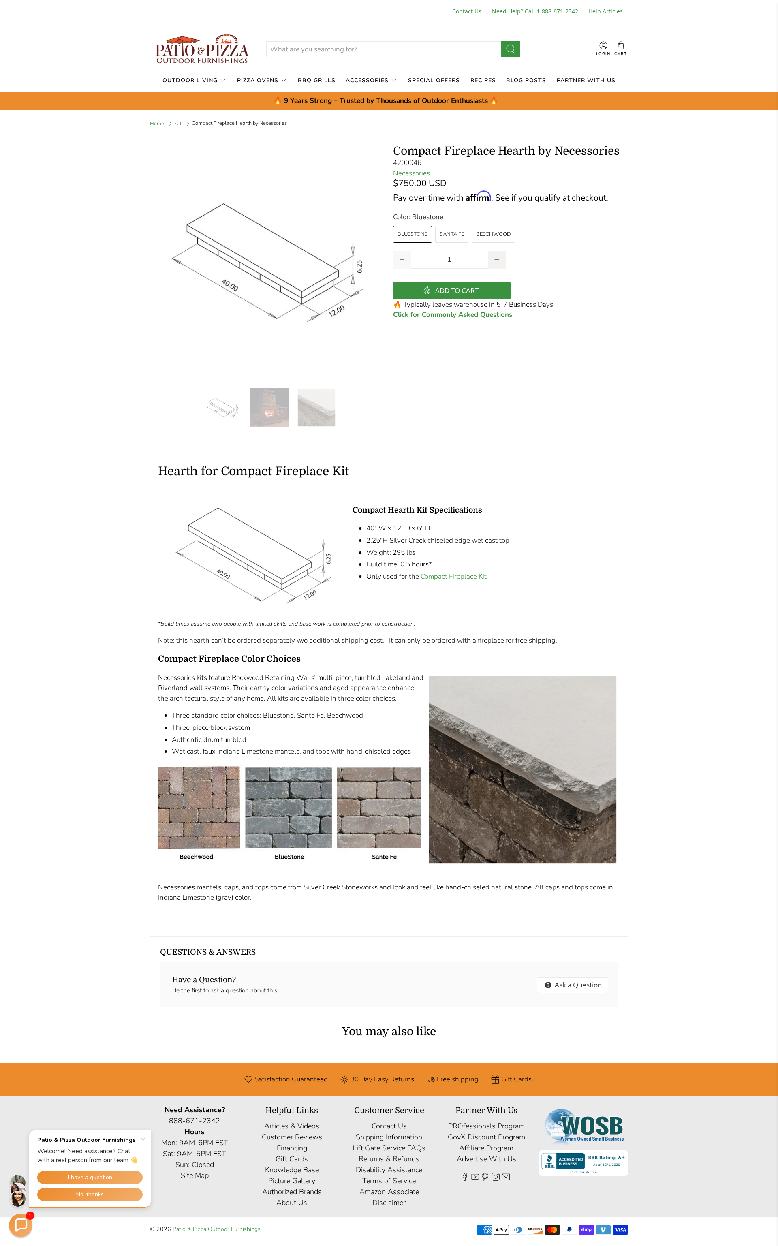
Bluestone (412, 234)
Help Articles (605, 11)
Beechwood (493, 234)
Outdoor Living (190, 80)
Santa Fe (452, 234)
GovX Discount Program (486, 1137)
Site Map (195, 1175)
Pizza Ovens (257, 80)
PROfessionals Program (486, 1126)
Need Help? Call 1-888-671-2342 (535, 11)
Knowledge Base (292, 1170)
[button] (20, 1225)
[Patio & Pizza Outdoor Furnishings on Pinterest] (485, 1179)
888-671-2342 (194, 1121)
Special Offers (434, 80)
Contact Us (466, 11)
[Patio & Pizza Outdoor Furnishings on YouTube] (475, 1179)
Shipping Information (389, 1137)
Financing (292, 1148)
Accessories (367, 80)
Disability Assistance (389, 1170)
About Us (291, 1203)
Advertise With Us (486, 1159)
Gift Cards (292, 1159)
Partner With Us (586, 80)
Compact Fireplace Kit (453, 576)
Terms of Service (389, 1181)
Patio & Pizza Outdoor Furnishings (217, 1229)
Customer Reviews (292, 1137)
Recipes (483, 80)
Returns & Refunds (389, 1159)
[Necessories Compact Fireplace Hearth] (267, 262)
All (178, 123)
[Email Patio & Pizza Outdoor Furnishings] (506, 1179)
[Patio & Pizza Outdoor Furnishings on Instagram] (496, 1179)
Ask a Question (577, 985)
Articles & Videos (291, 1126)
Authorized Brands (292, 1192)
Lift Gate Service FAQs (389, 1148)
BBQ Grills (317, 80)
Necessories (411, 173)
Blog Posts (526, 80)
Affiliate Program (486, 1148)
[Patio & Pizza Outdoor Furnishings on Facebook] (465, 1179)
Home (157, 123)
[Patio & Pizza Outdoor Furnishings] (201, 49)
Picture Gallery (291, 1181)
